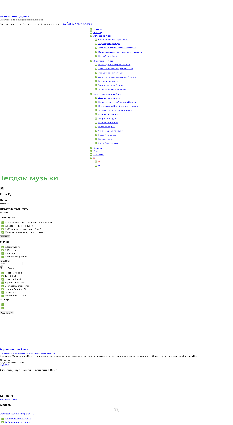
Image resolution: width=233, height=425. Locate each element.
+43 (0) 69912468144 (8, 399)
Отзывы (97, 148)
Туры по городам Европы (110, 85)
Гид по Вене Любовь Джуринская (14, 16)
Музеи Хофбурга (106, 127)
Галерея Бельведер (108, 114)
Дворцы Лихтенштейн (109, 98)
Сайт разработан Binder (18, 422)
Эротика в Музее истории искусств (115, 110)
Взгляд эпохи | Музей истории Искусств (117, 102)
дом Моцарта (5, 353)
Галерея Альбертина (108, 122)
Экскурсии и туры (103, 61)
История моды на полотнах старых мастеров (120, 52)
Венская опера (105, 139)
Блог (96, 151)
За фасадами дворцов (109, 43)
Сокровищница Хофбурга (110, 131)
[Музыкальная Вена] (22, 341)
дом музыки (16, 353)
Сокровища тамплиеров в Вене (113, 39)
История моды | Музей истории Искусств (118, 106)
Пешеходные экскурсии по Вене (114, 64)
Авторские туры (102, 36)
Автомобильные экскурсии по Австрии (117, 77)
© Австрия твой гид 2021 (18, 418)
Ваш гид (98, 32)
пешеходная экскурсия (45, 353)
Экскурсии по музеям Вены (111, 73)
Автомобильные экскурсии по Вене (115, 69)
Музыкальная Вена (14, 349)
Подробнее (4, 365)
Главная (97, 29)
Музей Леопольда (107, 135)
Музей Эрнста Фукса (108, 143)
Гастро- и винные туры (109, 81)
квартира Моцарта (28, 353)
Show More (5, 237)
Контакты (98, 154)
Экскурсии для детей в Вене (112, 89)
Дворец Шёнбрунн (107, 118)
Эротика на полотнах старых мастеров (117, 48)
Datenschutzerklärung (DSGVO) (17, 413)
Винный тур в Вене (107, 56)
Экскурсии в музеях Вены (107, 94)
